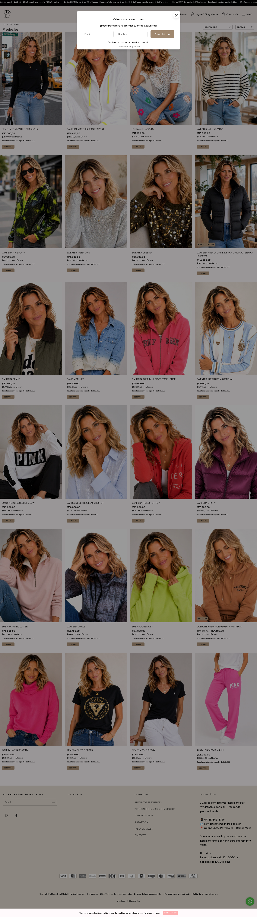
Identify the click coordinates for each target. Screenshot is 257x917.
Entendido (170, 913)
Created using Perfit (128, 46)
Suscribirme (162, 34)
